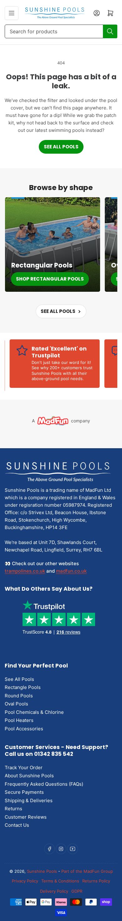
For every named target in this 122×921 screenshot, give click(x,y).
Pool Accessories (24, 729)
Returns (13, 809)
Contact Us (17, 825)
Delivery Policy (54, 891)
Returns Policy (96, 880)
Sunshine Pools (42, 871)
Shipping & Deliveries (29, 800)
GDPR (76, 891)
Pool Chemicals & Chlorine (34, 712)
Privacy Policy (25, 880)
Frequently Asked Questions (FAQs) (44, 784)
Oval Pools (16, 704)
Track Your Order (24, 767)
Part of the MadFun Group (87, 871)
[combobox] (61, 31)
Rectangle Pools (23, 687)
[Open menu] (11, 13)
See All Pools (61, 146)
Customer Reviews (26, 817)
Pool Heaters (19, 720)
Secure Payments (24, 792)
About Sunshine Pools (29, 776)
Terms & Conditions (60, 880)
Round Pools (19, 696)
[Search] (110, 31)
